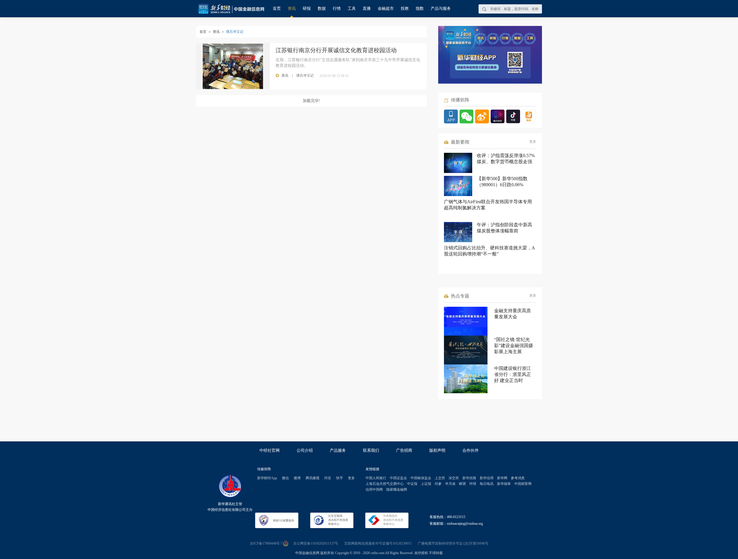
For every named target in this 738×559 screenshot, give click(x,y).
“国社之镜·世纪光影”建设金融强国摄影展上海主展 (513, 345)
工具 (352, 8)
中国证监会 (398, 478)
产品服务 (338, 450)
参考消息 (518, 478)
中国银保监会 (421, 478)
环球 (472, 484)
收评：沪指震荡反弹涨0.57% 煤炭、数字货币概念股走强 (506, 158)
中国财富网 (523, 484)
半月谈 (450, 484)
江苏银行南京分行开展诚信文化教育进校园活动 (336, 50)
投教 (405, 8)
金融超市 (386, 8)
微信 (285, 478)
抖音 (327, 478)
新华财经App (267, 478)
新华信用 (487, 478)
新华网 (502, 478)
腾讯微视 (312, 478)
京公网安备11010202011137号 (315, 543)
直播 (367, 8)
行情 (337, 8)
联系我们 (371, 450)
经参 (438, 484)
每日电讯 (487, 484)
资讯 (292, 8)
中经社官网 (269, 450)
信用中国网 (374, 490)
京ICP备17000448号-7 (266, 543)
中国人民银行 (376, 478)
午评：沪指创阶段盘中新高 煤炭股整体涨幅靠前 (504, 227)
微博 (297, 478)
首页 (277, 8)
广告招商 (404, 450)
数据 (322, 8)
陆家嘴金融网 (396, 490)
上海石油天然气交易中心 (385, 484)
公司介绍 (305, 450)
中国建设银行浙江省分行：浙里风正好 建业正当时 (512, 374)
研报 (307, 8)
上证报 (426, 484)
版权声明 (437, 450)
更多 (532, 142)
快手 (339, 478)
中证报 (412, 484)
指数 (420, 8)
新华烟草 (504, 484)
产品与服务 (441, 8)
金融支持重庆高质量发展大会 (512, 313)
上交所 (440, 478)
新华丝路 (469, 478)
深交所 (454, 478)
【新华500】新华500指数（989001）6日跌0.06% (502, 181)
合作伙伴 (470, 450)
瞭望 (462, 484)
